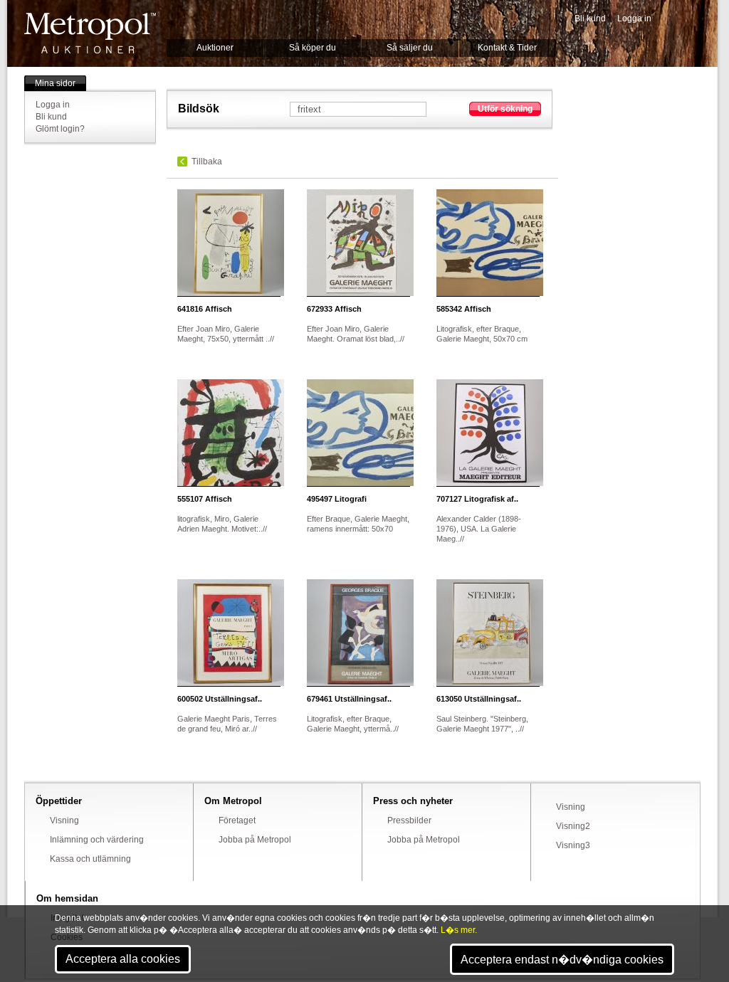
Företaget (237, 820)
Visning (64, 820)
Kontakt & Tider (507, 48)
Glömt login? (60, 129)
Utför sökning (505, 109)
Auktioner (215, 48)
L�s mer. (459, 930)
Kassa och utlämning (90, 859)
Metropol (90, 33)
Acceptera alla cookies (122, 959)
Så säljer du (410, 48)
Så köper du (312, 48)
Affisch (204, 309)
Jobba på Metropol (255, 840)
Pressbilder (409, 820)
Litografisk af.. (477, 499)
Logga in (634, 18)
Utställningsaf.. (219, 699)
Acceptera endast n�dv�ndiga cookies (562, 960)
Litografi (337, 499)
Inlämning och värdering (97, 840)
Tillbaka (207, 162)
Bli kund (590, 18)
